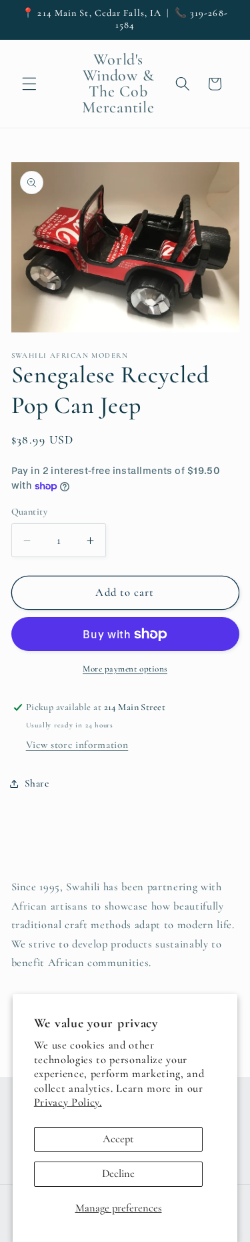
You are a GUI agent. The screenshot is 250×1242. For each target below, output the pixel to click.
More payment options (125, 669)
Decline (118, 1173)
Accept (118, 1139)
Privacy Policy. (68, 1102)
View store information (77, 745)
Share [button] (37, 783)
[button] (29, 84)
